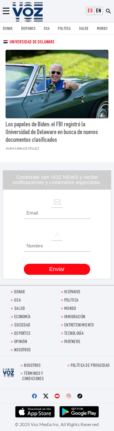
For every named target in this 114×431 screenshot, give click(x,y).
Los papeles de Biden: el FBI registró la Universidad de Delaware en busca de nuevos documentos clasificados (52, 133)
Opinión (20, 342)
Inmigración (74, 317)
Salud (84, 29)
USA (47, 29)
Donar (8, 29)
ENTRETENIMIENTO (79, 325)
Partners (72, 342)
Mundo (102, 29)
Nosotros (22, 350)
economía (22, 317)
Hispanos (28, 29)
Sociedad (22, 325)
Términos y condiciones (33, 377)
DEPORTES (22, 333)
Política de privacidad (90, 366)
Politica (64, 29)
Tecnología (74, 333)
